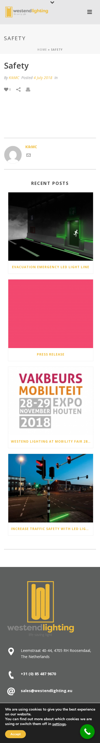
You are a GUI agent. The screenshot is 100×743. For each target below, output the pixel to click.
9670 (51, 673)
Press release (51, 354)
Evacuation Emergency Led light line (50, 267)
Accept (15, 734)
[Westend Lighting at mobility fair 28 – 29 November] (50, 401)
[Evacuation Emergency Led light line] (50, 226)
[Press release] (50, 313)
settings (59, 724)
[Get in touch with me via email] (28, 155)
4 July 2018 (43, 77)
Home (42, 49)
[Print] (30, 89)
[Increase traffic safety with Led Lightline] (50, 488)
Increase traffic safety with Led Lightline (52, 529)
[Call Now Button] (87, 731)
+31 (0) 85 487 (33, 673)
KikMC (14, 77)
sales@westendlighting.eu (46, 690)
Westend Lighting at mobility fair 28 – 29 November (52, 441)
